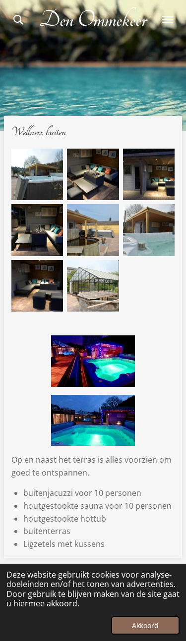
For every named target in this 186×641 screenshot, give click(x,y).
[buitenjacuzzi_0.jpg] (37, 174)
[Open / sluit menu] (168, 19)
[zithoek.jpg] (37, 286)
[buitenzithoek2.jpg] (93, 174)
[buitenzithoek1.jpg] (149, 174)
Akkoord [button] (145, 625)
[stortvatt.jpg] (93, 230)
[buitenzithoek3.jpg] (37, 230)
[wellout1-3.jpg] (149, 230)
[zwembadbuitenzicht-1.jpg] (93, 286)
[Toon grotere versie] (93, 361)
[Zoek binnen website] (18, 19)
